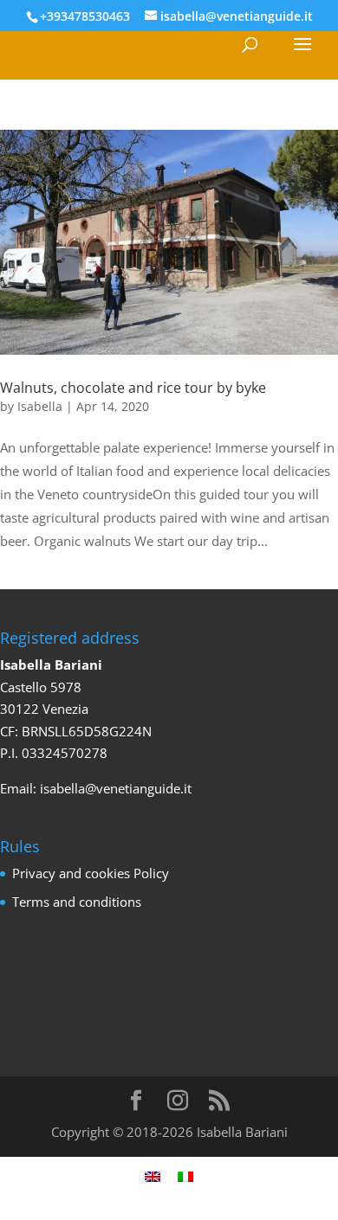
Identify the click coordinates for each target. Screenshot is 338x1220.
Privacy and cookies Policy (90, 873)
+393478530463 (85, 16)
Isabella (39, 406)
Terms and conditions (76, 901)
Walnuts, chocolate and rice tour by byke (133, 387)
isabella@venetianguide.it (116, 788)
